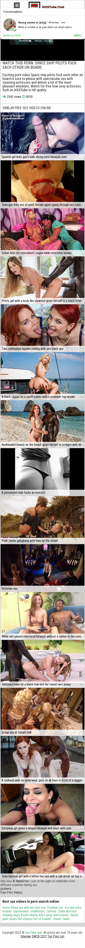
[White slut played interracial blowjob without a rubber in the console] (42, 615)
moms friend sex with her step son (23, 907)
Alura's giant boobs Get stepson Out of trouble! (40, 917)
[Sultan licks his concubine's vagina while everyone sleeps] (42, 232)
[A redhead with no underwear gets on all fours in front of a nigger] (42, 759)
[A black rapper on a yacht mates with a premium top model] (42, 375)
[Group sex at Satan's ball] (42, 711)
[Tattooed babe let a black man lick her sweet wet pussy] (42, 663)
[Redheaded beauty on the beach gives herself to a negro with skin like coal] (42, 424)
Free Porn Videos (11, 892)
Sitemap (26, 936)
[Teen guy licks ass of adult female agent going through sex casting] (42, 184)
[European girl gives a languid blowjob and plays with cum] (42, 807)
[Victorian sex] (42, 567)
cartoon (51, 911)
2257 (43, 936)
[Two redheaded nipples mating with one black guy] (42, 328)
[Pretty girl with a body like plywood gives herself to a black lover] (42, 280)
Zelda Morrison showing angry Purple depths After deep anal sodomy (39, 913)
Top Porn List (55, 936)
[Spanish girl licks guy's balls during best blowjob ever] (42, 136)
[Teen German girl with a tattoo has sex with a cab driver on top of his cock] (42, 855)
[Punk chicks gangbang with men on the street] (42, 519)
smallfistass (37, 911)
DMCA (36, 936)
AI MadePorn (21, 881)
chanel (57, 919)
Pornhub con (55, 907)
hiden (66, 919)
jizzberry (5, 889)
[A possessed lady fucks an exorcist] (42, 471)
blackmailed (21, 911)
